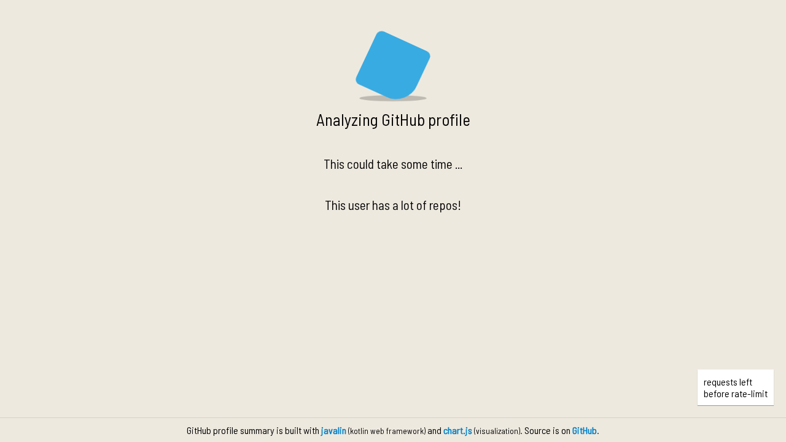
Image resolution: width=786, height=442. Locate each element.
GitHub (584, 430)
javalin (333, 430)
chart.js (457, 430)
